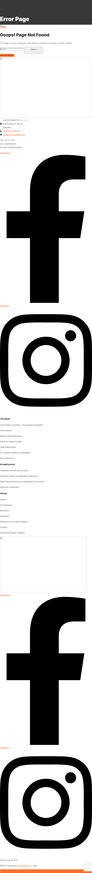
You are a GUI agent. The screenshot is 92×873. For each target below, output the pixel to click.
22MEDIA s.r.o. (25, 865)
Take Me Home (7, 55)
